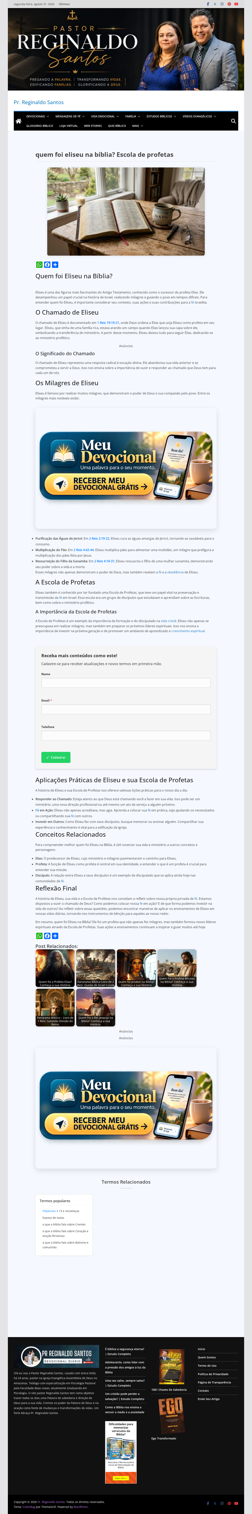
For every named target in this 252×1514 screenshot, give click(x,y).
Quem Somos (207, 1357)
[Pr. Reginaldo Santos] (18, 121)
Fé (37, 810)
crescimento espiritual (188, 631)
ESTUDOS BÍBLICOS (159, 116)
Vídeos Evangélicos (197, 116)
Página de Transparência (214, 1382)
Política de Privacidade (213, 1374)
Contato (203, 1391)
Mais (135, 126)
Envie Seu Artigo (209, 1399)
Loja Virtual (68, 126)
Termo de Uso (207, 1365)
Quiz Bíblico (117, 126)
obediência (175, 572)
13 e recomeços (61, 1211)
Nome (45, 674)
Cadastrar (56, 757)
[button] (47, 116)
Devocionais (35, 116)
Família (130, 116)
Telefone (47, 727)
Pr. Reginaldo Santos (39, 102)
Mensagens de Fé (68, 116)
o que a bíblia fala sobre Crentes (64, 1224)
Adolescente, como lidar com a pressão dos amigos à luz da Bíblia (125, 1367)
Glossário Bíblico (39, 126)
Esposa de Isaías (53, 1218)
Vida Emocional (103, 116)
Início (201, 1349)
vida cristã (168, 621)
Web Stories (93, 126)
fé (192, 302)
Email (46, 700)
